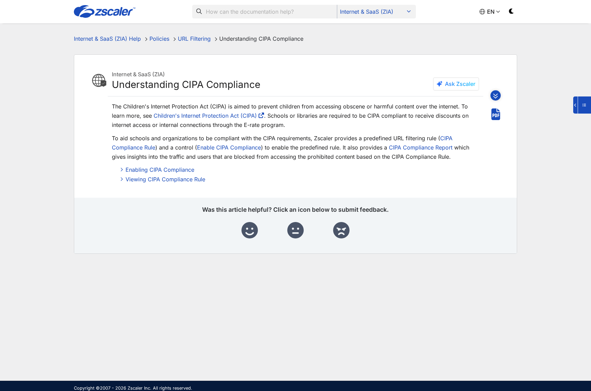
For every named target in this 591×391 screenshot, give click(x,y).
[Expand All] (495, 95)
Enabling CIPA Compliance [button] (160, 169)
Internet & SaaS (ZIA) (366, 11)
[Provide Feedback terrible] (341, 230)
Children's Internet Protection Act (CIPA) (205, 115)
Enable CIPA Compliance (229, 147)
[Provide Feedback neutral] (295, 230)
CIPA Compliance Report (420, 147)
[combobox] (264, 11)
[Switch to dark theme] (511, 12)
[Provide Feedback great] (249, 230)
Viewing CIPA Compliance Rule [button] (165, 179)
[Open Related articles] (582, 105)
